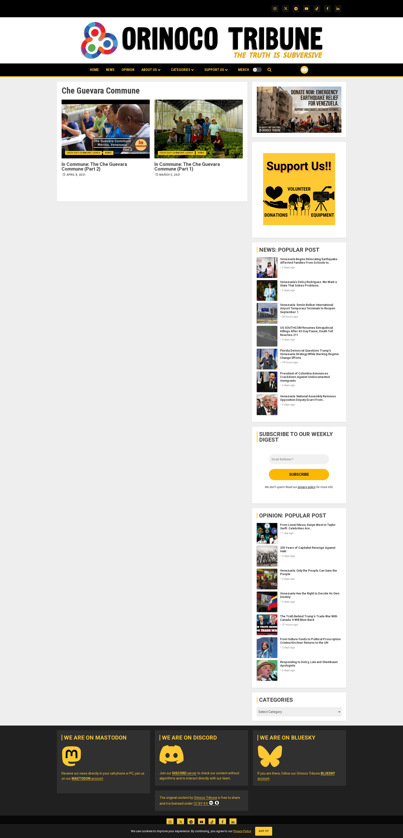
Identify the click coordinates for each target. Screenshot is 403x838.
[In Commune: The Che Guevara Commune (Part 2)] (106, 129)
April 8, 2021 (76, 174)
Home (94, 70)
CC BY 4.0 (201, 803)
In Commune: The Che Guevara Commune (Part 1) (187, 166)
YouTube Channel (297, 69)
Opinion (128, 70)
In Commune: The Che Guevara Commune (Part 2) (94, 166)
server (184, 773)
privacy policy (307, 487)
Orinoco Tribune (205, 798)
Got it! (264, 831)
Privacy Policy (242, 831)
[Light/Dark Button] (257, 69)
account (87, 778)
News (110, 70)
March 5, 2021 (170, 174)
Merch (243, 70)
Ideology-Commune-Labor (83, 153)
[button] (269, 70)
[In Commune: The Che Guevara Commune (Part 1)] (198, 129)
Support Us (214, 70)
